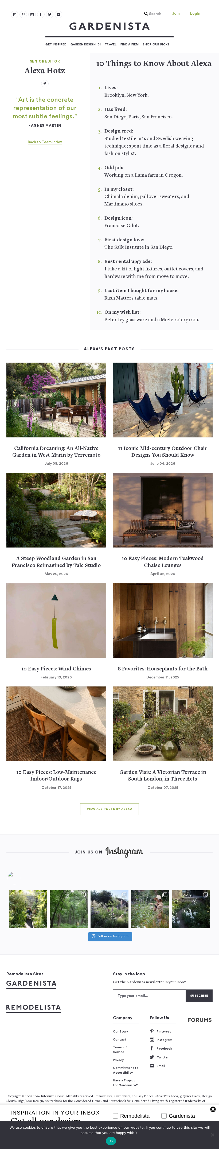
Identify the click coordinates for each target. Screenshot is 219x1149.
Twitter (163, 1057)
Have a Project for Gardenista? (125, 1083)
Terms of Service (120, 1050)
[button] (151, 14)
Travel (110, 44)
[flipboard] (14, 14)
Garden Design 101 (86, 44)
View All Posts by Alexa (109, 809)
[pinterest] (23, 14)
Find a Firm (129, 44)
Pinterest (164, 1031)
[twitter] (49, 14)
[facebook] (41, 14)
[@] (22, 878)
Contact (119, 1039)
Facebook (164, 1048)
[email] (58, 14)
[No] (212, 1135)
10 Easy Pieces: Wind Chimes (56, 669)
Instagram (164, 1040)
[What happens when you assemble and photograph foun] (69, 909)
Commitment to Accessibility (126, 1070)
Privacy (118, 1060)
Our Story (120, 1031)
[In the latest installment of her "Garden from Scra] (109, 909)
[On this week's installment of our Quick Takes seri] (150, 909)
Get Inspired (56, 44)
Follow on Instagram (112, 936)
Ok (110, 1141)
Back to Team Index (45, 142)
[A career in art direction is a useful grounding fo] (191, 909)
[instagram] (32, 14)
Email (161, 1066)
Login (195, 13)
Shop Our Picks (156, 44)
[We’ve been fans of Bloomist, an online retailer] (28, 909)
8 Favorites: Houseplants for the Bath (163, 669)
